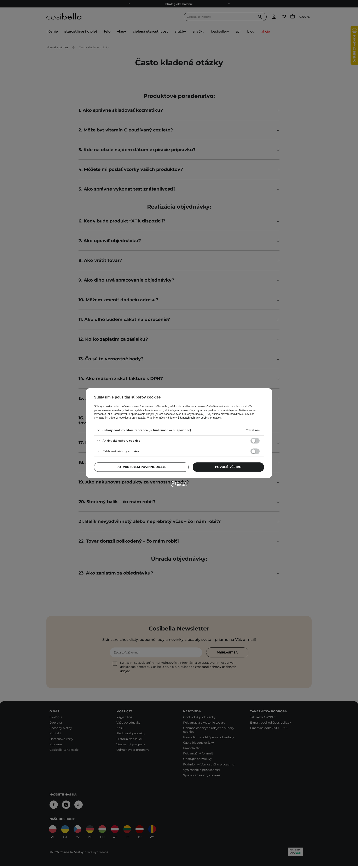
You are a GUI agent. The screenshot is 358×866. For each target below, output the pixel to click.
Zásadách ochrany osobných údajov (199, 417)
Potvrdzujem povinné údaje (141, 467)
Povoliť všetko (228, 467)
